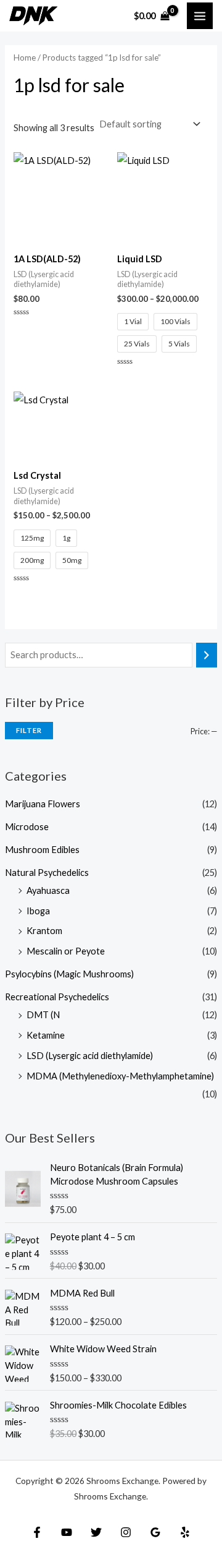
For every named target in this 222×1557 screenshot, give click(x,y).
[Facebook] (37, 1532)
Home (25, 57)
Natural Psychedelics (47, 872)
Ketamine (46, 1035)
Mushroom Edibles (42, 849)
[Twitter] (96, 1532)
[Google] (155, 1532)
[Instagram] (125, 1532)
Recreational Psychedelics (57, 997)
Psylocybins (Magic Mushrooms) (69, 974)
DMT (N (43, 1015)
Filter (29, 730)
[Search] (207, 655)
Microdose (27, 826)
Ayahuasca (48, 890)
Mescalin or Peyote (66, 951)
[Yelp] (185, 1532)
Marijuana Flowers (42, 804)
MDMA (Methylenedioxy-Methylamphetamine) (120, 1076)
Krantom (44, 930)
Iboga (38, 911)
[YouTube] (66, 1532)
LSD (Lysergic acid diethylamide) (90, 1055)
